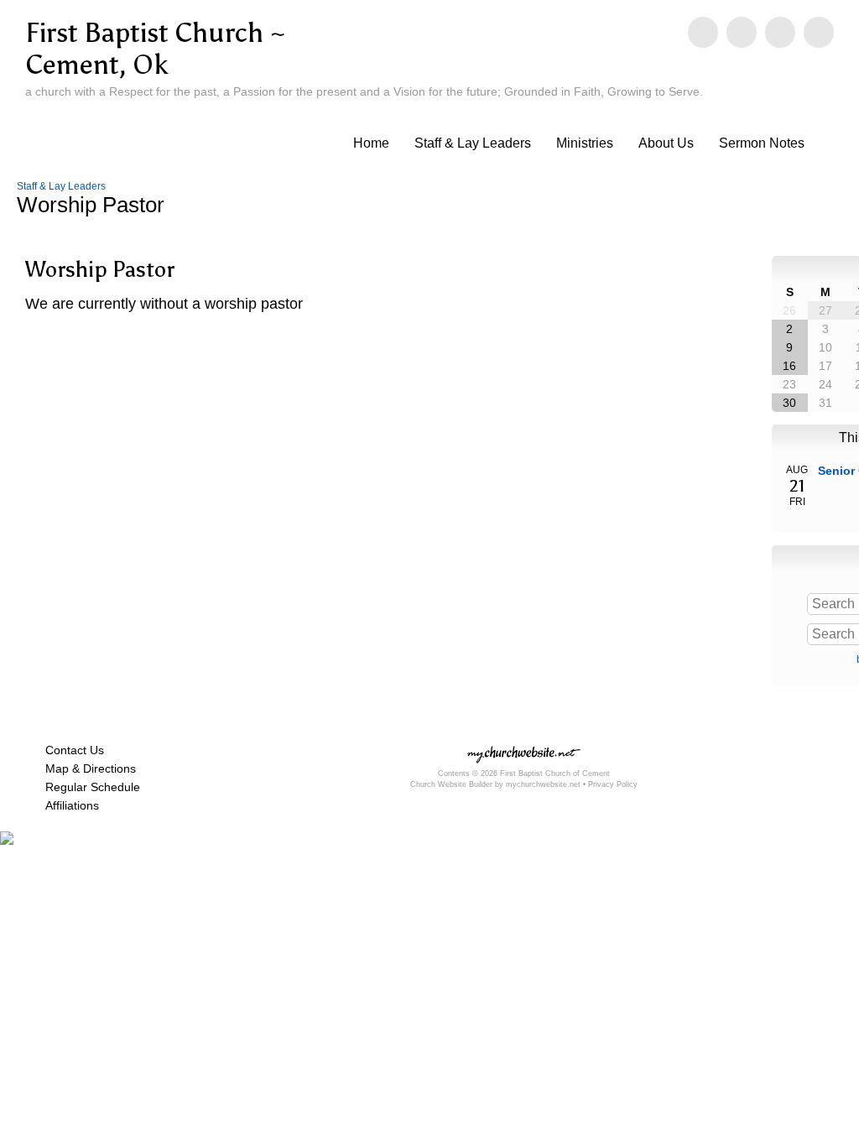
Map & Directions (87, 768)
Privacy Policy (613, 784)
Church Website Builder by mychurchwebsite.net (495, 784)
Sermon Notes (761, 143)
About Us (666, 143)
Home (371, 143)
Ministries (584, 143)
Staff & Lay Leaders (472, 143)
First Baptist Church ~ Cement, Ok (155, 49)
